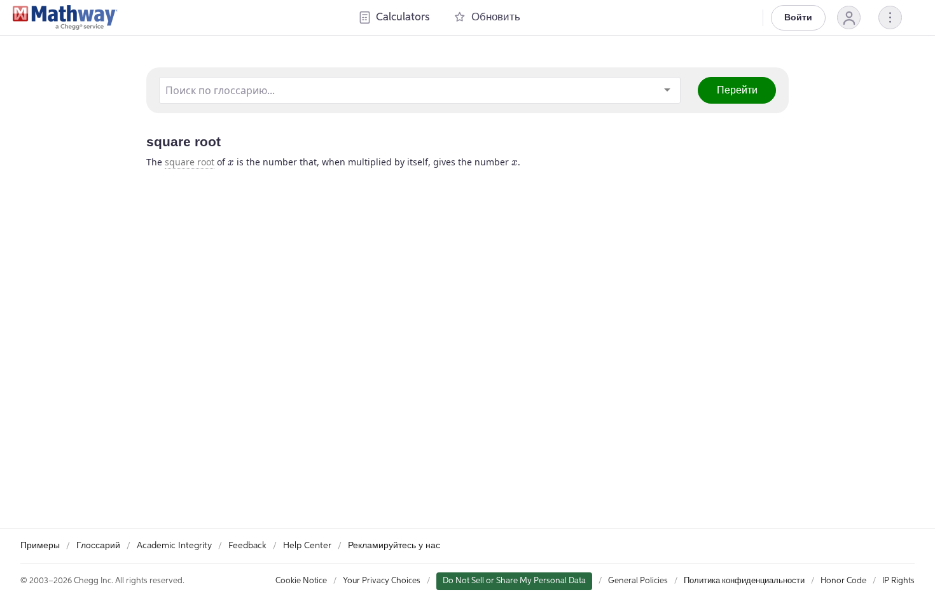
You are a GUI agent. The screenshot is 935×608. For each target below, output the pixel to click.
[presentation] (231, 163)
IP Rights (898, 581)
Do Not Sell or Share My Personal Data (514, 581)
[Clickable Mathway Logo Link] (65, 18)
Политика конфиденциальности (744, 581)
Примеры (40, 545)
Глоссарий (98, 545)
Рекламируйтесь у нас (394, 545)
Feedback (247, 545)
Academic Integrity (174, 545)
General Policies (638, 581)
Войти (798, 17)
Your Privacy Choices (381, 581)
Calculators (402, 17)
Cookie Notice (301, 581)
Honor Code (843, 581)
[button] (849, 17)
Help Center (307, 545)
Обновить (495, 17)
